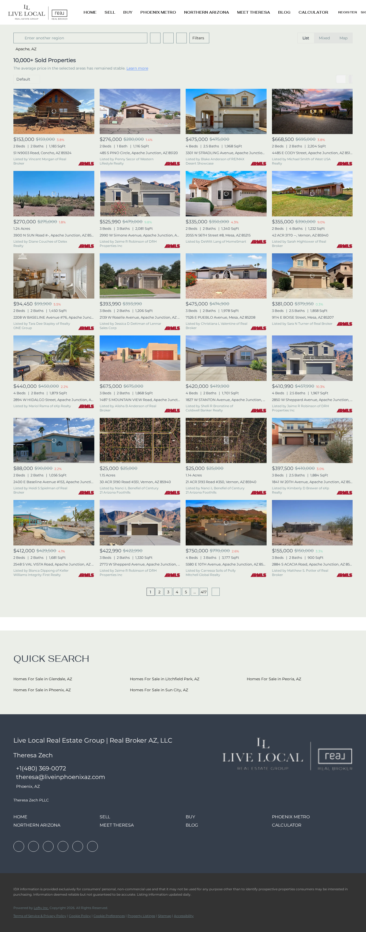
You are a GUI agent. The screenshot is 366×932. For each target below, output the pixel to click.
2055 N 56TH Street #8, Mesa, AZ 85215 (218, 235)
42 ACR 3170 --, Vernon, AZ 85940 (300, 235)
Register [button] (347, 12)
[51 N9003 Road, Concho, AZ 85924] (53, 111)
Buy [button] (127, 12)
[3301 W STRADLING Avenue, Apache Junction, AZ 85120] (226, 111)
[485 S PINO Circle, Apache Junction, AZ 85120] (140, 111)
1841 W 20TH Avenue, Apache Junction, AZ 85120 (314, 482)
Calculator (313, 12)
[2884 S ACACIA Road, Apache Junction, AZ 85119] (312, 522)
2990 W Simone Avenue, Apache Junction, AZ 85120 (144, 235)
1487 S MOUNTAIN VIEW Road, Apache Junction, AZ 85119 (149, 400)
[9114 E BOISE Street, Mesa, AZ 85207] (312, 276)
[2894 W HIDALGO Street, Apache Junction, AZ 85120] (53, 358)
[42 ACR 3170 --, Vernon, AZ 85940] (312, 193)
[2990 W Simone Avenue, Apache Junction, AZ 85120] (140, 193)
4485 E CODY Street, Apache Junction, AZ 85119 (313, 153)
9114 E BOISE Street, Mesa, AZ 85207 (303, 317)
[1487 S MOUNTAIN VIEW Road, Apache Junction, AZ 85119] (140, 358)
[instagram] (63, 846)
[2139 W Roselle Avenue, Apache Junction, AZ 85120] (140, 276)
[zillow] (48, 846)
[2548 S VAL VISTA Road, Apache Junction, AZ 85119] (53, 522)
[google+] (92, 846)
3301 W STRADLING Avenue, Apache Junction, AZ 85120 (233, 153)
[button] (20, 38)
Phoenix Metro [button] (158, 12)
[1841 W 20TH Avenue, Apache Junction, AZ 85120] (312, 440)
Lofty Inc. (41, 908)
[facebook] (18, 846)
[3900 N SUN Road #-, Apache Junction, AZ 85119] (53, 193)
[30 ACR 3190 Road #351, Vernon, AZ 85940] (140, 440)
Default (23, 79)
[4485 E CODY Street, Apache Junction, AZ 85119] (312, 111)
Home (90, 12)
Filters (198, 38)
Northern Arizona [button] (206, 12)
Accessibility (184, 916)
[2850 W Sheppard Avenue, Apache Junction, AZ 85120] (312, 358)
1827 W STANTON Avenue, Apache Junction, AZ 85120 (232, 400)
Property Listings (141, 916)
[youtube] (77, 846)
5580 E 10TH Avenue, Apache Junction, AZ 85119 (227, 564)
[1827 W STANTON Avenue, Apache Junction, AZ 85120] (226, 358)
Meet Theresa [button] (253, 12)
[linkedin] (33, 846)
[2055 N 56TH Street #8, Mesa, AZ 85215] (226, 193)
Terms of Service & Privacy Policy (39, 916)
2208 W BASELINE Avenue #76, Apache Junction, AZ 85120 (64, 317)
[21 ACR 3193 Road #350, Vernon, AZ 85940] (226, 440)
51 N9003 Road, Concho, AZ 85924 (42, 153)
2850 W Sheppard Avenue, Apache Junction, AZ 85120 (318, 400)
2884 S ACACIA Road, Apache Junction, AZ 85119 (313, 564)
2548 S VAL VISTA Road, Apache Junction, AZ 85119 (56, 564)
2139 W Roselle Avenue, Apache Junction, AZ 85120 (143, 317)
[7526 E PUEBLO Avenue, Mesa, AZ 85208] (226, 276)
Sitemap (164, 916)
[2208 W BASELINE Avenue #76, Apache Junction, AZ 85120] (53, 276)
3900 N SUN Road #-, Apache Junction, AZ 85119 (54, 235)
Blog (284, 12)
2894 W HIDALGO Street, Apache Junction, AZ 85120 (58, 400)
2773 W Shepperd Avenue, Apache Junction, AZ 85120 (146, 564)
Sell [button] (109, 12)
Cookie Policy (80, 916)
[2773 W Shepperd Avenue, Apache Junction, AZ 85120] (140, 522)
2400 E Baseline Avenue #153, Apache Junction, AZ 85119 (62, 482)
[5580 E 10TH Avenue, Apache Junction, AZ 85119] (226, 522)
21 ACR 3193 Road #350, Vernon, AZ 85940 (221, 482)
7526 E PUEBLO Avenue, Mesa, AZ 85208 (220, 317)
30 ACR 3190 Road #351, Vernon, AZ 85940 (135, 482)
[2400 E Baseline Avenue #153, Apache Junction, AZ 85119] (53, 440)
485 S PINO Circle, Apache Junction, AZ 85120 (139, 153)
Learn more (137, 68)
